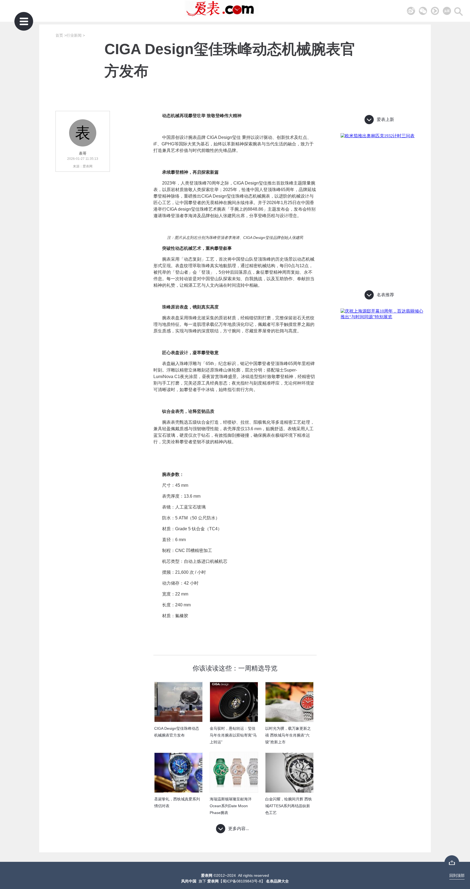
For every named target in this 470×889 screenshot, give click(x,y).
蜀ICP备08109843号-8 (241, 881)
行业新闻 (74, 35)
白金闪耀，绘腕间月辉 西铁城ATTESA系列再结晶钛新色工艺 (288, 806)
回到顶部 (457, 875)
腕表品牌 (197, 137)
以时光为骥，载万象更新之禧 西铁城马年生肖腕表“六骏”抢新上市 (288, 735)
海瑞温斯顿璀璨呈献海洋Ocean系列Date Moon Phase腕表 (231, 806)
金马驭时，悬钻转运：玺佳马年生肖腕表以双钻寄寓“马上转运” (233, 735)
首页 (59, 35)
